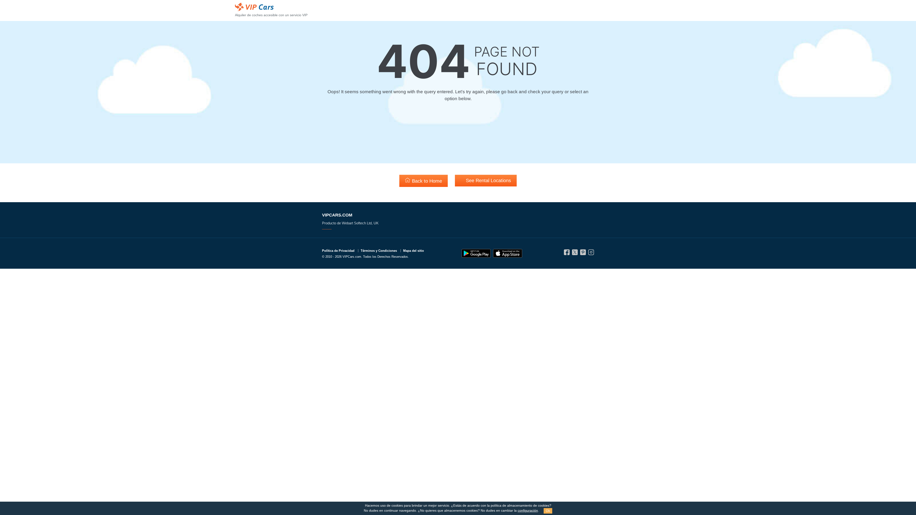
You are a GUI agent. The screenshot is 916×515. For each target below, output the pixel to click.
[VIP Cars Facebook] (567, 253)
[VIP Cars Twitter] (575, 253)
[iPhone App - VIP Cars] (507, 253)
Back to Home (426, 181)
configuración (528, 510)
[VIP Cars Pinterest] (583, 253)
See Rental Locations (487, 180)
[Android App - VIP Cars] (476, 253)
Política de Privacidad (338, 250)
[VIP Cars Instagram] (591, 253)
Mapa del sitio (413, 250)
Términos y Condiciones (379, 250)
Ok (548, 511)
